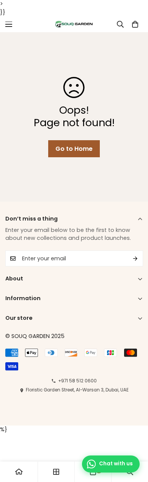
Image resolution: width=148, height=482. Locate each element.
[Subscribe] (135, 258)
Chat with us (116, 463)
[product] (19, 472)
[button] (135, 24)
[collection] (56, 471)
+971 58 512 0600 (77, 381)
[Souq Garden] (74, 24)
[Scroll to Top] (136, 446)
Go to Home (74, 148)
